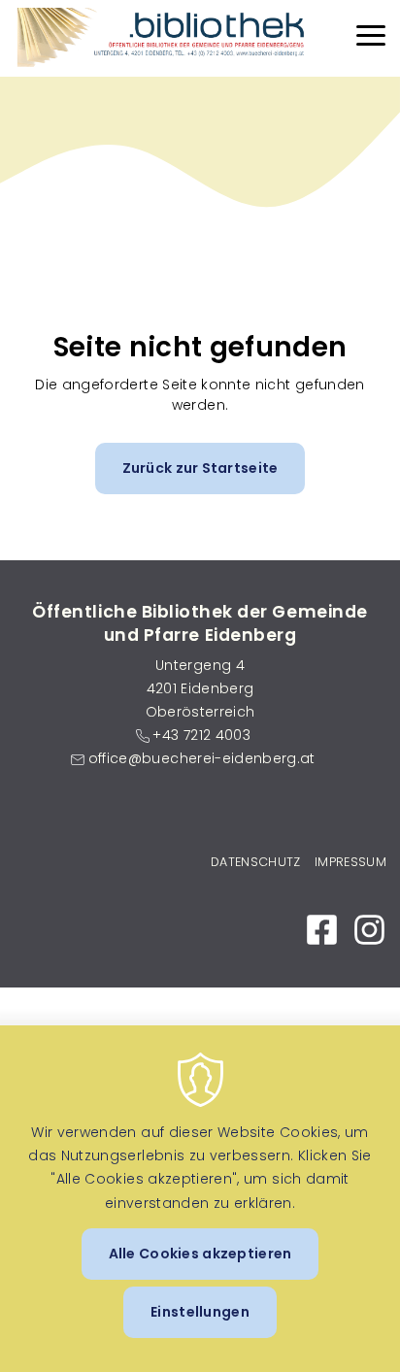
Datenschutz (256, 861)
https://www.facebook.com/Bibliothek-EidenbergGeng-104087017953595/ (322, 930)
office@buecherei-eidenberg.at (202, 758)
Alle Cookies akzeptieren (200, 1253)
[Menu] (371, 38)
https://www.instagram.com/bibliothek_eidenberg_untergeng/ (369, 930)
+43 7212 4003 (201, 735)
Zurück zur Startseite (200, 468)
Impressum (350, 861)
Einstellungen (200, 1312)
